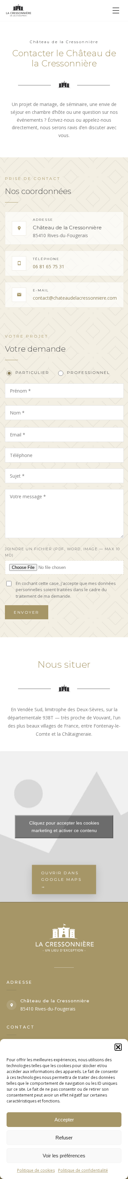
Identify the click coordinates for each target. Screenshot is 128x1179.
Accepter (64, 1119)
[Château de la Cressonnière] (18, 10)
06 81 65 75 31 (48, 266)
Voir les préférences (64, 1155)
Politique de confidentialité (83, 1170)
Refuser (64, 1137)
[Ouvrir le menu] (116, 10)
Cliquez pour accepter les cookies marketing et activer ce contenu (64, 826)
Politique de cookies (36, 1170)
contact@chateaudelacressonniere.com (75, 298)
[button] (118, 1047)
